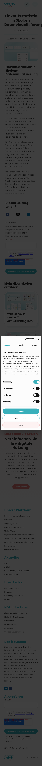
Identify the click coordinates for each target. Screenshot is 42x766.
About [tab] (34, 345)
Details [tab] (21, 345)
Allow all (21, 411)
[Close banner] (39, 339)
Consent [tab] (7, 345)
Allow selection (21, 418)
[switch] (36, 388)
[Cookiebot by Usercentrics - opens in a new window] (25, 339)
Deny (21, 425)
